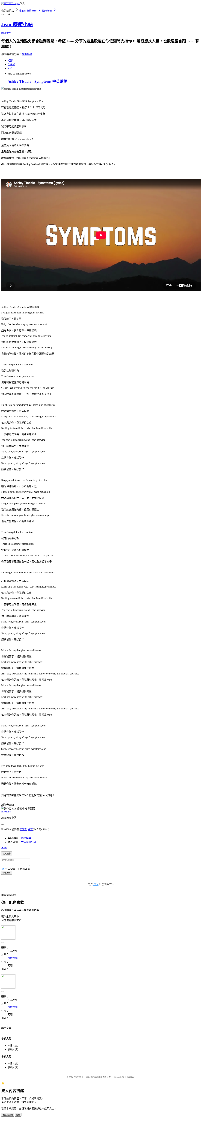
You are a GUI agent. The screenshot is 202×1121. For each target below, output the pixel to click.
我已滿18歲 (8, 1115)
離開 (18, 1115)
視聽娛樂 (27, 54)
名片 (10, 68)
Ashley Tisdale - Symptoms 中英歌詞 (37, 81)
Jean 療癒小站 (17, 24)
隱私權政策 (119, 1077)
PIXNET (77, 1077)
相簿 (10, 60)
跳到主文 (6, 33)
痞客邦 (23, 829)
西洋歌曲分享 (28, 842)
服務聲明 (131, 1077)
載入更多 (7, 853)
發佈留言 (7, 873)
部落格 (11, 64)
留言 (30, 829)
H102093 (6, 811)
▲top (4, 847)
